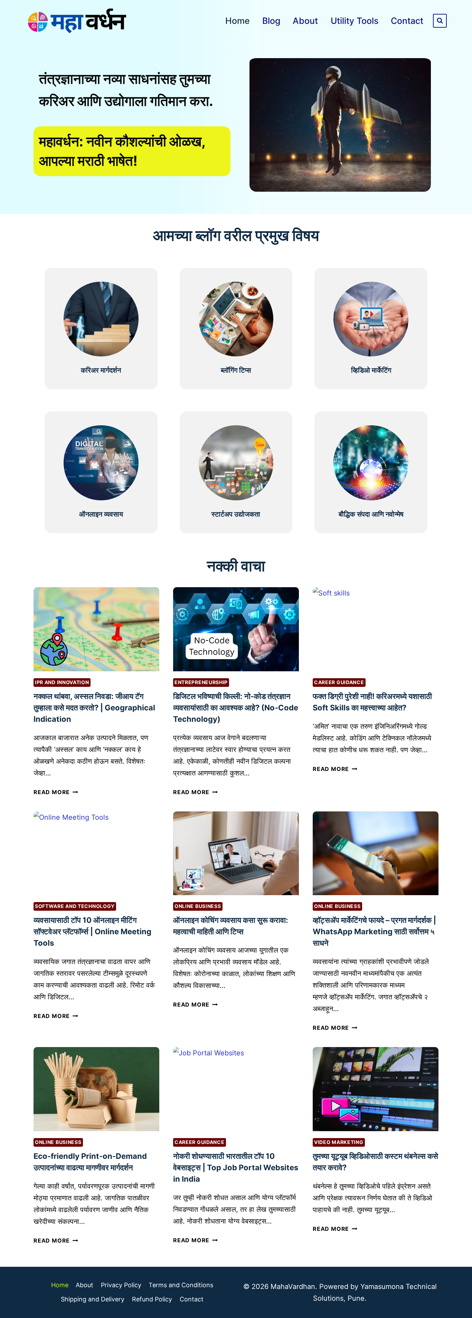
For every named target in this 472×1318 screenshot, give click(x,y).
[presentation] (96, 629)
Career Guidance (339, 682)
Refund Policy (152, 1299)
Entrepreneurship (201, 682)
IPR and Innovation (62, 682)
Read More (55, 792)
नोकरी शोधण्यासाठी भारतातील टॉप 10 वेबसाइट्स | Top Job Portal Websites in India (235, 1167)
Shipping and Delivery (92, 1299)
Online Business (197, 906)
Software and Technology (75, 906)
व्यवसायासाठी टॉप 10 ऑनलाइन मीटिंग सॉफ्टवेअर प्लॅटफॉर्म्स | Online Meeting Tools (92, 931)
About (305, 21)
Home (237, 21)
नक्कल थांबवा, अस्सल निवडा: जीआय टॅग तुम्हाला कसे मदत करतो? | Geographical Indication (94, 708)
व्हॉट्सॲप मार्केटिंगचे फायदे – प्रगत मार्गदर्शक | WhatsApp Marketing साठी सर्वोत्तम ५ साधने (374, 931)
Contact (407, 21)
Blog (271, 21)
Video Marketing (339, 1142)
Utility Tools (354, 21)
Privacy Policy (121, 1285)
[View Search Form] (440, 21)
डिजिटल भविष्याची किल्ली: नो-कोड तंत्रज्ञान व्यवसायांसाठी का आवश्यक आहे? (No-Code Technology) (235, 708)
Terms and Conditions (181, 1285)
